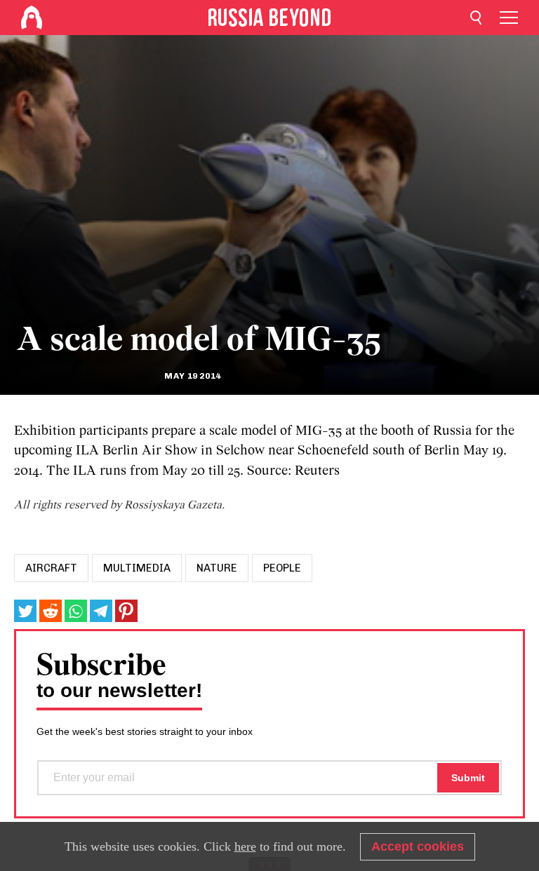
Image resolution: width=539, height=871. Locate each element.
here (245, 846)
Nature (217, 568)
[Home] (31, 17)
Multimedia (137, 568)
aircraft (51, 568)
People (282, 568)
